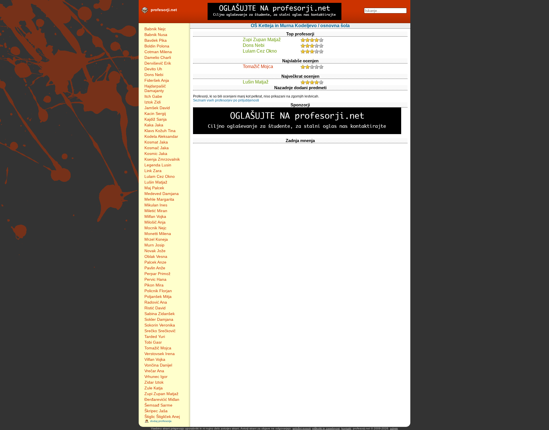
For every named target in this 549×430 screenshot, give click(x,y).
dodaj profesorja (161, 421)
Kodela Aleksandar (161, 136)
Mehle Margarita (159, 199)
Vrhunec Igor (156, 376)
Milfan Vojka (155, 216)
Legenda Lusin (157, 165)
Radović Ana (155, 302)
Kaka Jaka (153, 125)
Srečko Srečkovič (160, 331)
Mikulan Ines (155, 205)
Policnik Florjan (158, 290)
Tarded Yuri (154, 336)
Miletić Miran (155, 210)
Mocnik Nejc (155, 228)
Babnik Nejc (155, 29)
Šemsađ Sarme (158, 405)
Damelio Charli (157, 57)
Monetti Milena (157, 233)
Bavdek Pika (155, 40)
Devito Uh (153, 69)
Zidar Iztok (154, 382)
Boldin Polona (156, 46)
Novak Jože (155, 250)
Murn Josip (154, 245)
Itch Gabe (153, 96)
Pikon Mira (154, 285)
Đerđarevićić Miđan (161, 399)
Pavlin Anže (154, 268)
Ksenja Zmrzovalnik (162, 159)
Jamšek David (157, 107)
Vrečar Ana (154, 371)
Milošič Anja (155, 222)
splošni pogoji (302, 428)
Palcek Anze (155, 262)
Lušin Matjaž (155, 182)
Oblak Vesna (155, 256)
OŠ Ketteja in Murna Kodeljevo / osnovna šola (300, 25)
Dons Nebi (153, 74)
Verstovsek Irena (159, 353)
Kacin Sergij (155, 113)
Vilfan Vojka (154, 359)
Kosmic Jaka (155, 153)
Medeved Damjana (161, 193)
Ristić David (155, 308)
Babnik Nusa (155, 34)
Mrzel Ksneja (156, 239)
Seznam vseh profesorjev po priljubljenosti (226, 100)
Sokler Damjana (158, 319)
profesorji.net (164, 9)
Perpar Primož (157, 273)
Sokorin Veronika (159, 325)
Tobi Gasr (153, 342)
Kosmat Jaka (156, 142)
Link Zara (153, 170)
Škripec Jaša (156, 411)
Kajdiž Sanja (155, 119)
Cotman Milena (158, 51)
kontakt (346, 428)
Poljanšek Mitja (158, 296)
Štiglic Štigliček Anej (162, 416)
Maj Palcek (154, 188)
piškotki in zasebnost (326, 428)
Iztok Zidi (152, 102)
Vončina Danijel (158, 365)
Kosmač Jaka (156, 148)
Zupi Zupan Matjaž (161, 393)
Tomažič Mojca (157, 348)
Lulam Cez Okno (159, 176)
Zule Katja (153, 388)
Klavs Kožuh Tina (160, 130)
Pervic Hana (155, 279)
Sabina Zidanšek (159, 313)
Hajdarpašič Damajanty (155, 88)
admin (394, 428)
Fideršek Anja (156, 80)
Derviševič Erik (157, 63)
